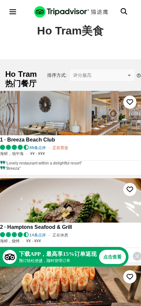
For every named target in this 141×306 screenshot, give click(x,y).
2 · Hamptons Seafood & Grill (36, 227)
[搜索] (124, 11)
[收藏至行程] (129, 102)
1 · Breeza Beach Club (27, 139)
